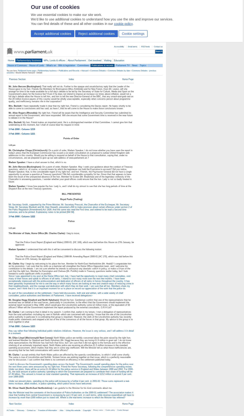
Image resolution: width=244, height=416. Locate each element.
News (134, 65)
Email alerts (132, 47)
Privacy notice (98, 410)
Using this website (73, 410)
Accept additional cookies (52, 33)
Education (119, 60)
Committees (83, 65)
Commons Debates (98, 71)
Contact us (158, 47)
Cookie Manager (123, 410)
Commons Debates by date (119, 71)
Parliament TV (123, 65)
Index (71, 79)
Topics (143, 65)
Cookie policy (110, 410)
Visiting (107, 60)
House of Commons (17, 65)
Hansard (84, 71)
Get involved (94, 60)
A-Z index (10, 410)
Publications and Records (69, 71)
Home (11, 60)
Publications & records (102, 65)
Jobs (61, 410)
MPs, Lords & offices (54, 60)
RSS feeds (145, 47)
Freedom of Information (47, 410)
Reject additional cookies (96, 33)
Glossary (20, 410)
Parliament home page (27, 71)
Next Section (15, 404)
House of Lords (36, 65)
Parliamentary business (29, 60)
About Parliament (77, 60)
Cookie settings (133, 33)
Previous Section (17, 79)
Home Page (127, 79)
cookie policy (123, 24)
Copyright (87, 410)
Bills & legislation (66, 65)
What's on (51, 65)
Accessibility (119, 47)
